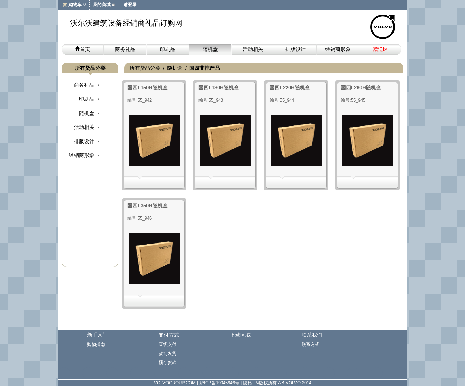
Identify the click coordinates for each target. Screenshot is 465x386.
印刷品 (167, 49)
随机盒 (210, 49)
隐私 (247, 382)
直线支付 (167, 344)
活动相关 (253, 49)
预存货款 (167, 362)
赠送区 (380, 49)
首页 (85, 49)
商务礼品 (125, 49)
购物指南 (96, 344)
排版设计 (295, 49)
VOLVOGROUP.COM (175, 382)
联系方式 (310, 344)
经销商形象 (338, 49)
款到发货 (167, 353)
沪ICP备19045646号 (219, 382)
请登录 (130, 4)
